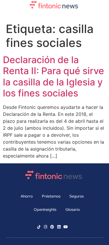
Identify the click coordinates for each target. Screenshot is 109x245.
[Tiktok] (39, 227)
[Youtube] (65, 227)
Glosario (72, 209)
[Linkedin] (59, 227)
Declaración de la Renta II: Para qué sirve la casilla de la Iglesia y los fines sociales (53, 76)
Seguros (76, 196)
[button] (54, 15)
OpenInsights (45, 209)
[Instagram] (45, 227)
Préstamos (51, 196)
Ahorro (27, 196)
